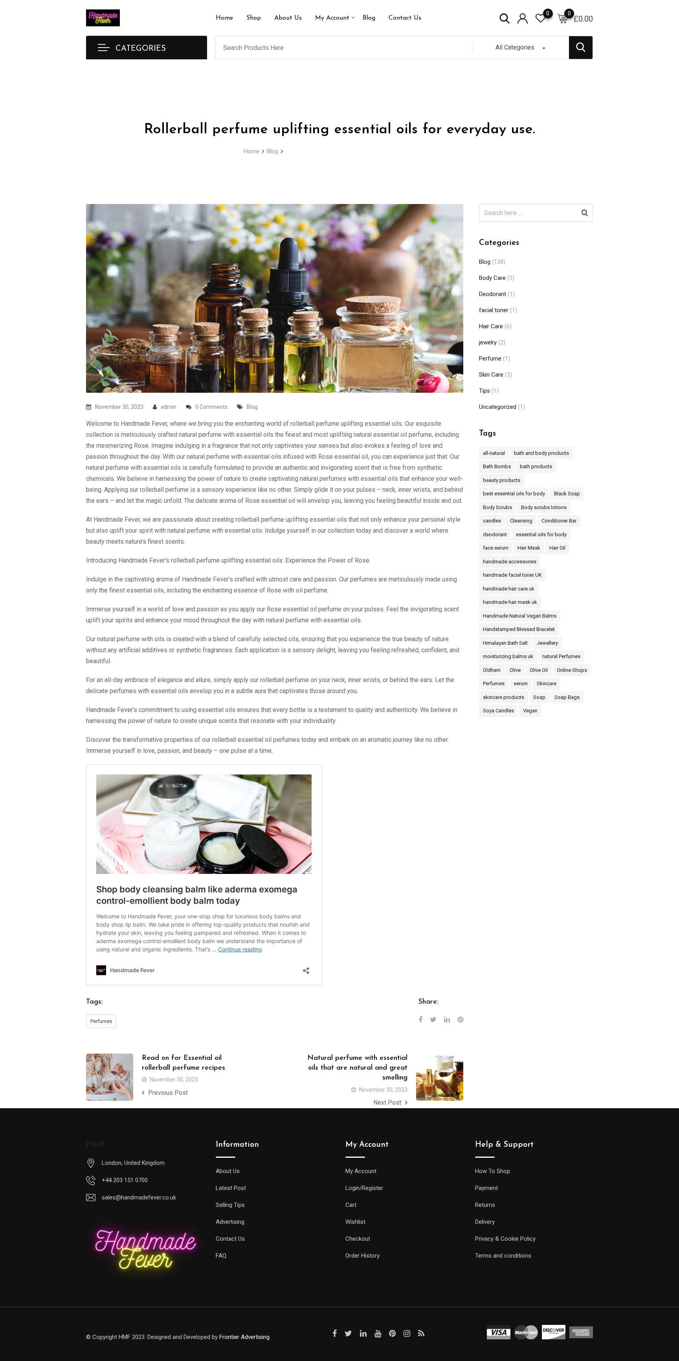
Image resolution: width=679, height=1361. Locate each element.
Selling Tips (230, 1204)
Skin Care (491, 374)
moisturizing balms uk (508, 656)
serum (521, 683)
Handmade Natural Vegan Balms (519, 616)
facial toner (493, 310)
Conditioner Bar (558, 521)
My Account (332, 18)
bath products (536, 466)
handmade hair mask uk (510, 602)
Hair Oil (557, 548)
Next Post (387, 1102)
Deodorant (492, 294)
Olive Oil (539, 670)
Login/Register (364, 1188)
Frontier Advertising (244, 1337)
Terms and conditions (503, 1255)
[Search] (504, 18)
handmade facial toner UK (512, 575)
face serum (495, 548)
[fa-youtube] (377, 1333)
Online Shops (572, 670)
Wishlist (355, 1221)
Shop (253, 18)
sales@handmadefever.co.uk (139, 1197)
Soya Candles (498, 711)
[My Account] (523, 18)
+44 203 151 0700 (125, 1180)
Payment (486, 1188)
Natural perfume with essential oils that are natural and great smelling (357, 1068)
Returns (485, 1204)
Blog (369, 18)
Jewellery (547, 643)
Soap (539, 697)
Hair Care (491, 326)
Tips (484, 390)
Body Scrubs (497, 507)
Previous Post (168, 1092)
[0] (563, 18)
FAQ (221, 1255)
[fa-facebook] (334, 1333)
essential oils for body (541, 534)
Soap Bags (567, 697)
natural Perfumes (561, 656)
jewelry (488, 342)
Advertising (230, 1221)
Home (224, 18)
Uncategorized (497, 406)
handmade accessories (509, 562)
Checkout (357, 1238)
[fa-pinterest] (392, 1333)
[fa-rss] (421, 1333)
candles (492, 521)
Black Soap (567, 494)
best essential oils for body (514, 494)
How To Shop (492, 1171)
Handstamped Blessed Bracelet (519, 629)
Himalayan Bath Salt (505, 643)
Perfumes (101, 1021)
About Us (288, 18)
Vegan (530, 711)
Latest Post (231, 1188)
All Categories (514, 47)
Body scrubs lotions (544, 507)
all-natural (494, 453)
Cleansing (521, 521)
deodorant (495, 534)
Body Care (492, 277)
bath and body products (541, 453)
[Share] (420, 1019)
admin (168, 407)
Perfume (490, 358)
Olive (515, 670)
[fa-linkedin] (363, 1333)
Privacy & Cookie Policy (505, 1238)
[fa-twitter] (348, 1333)
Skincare (546, 683)
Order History (362, 1255)
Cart (350, 1204)
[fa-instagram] (407, 1333)
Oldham (492, 670)
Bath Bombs (497, 466)
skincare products (503, 697)
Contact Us (405, 18)
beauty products (501, 480)
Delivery (485, 1221)
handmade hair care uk (508, 589)
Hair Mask (529, 548)
